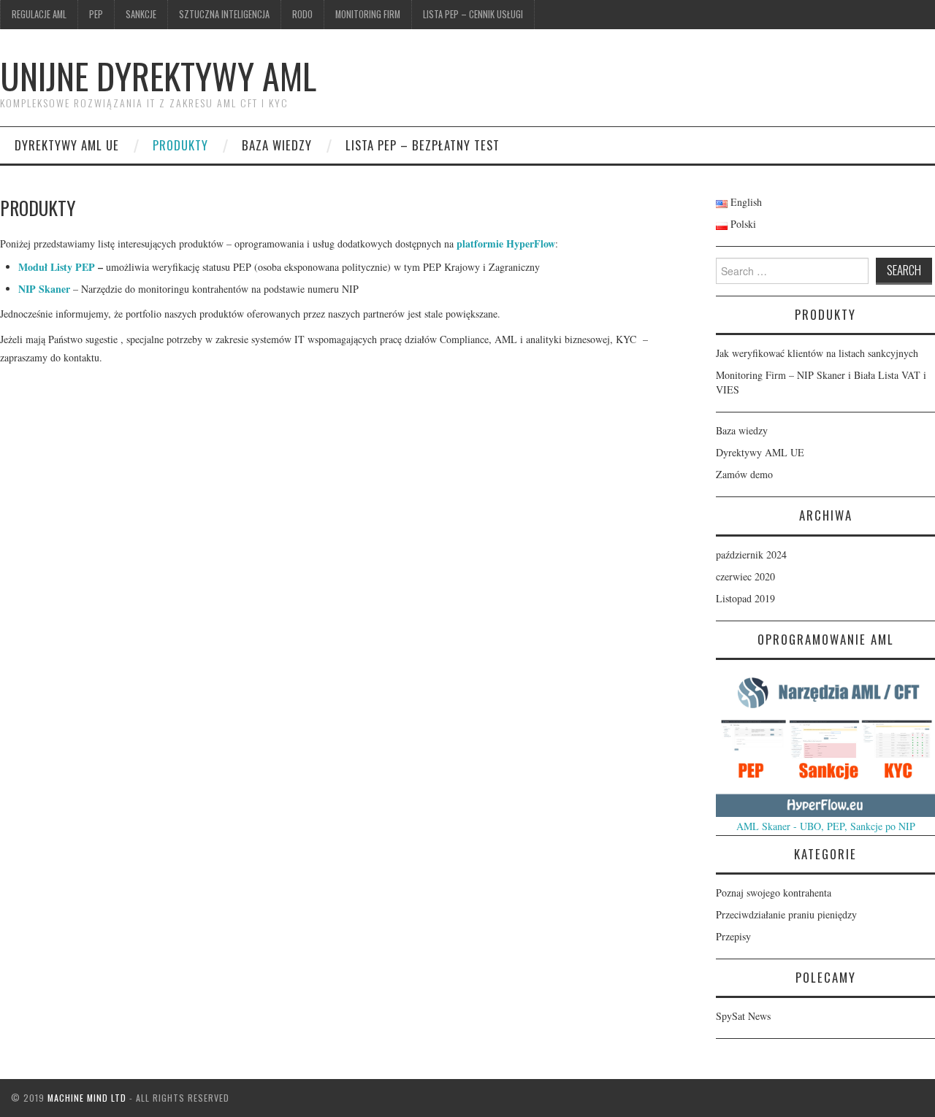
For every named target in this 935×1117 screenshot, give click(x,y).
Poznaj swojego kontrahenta (773, 892)
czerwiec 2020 (745, 576)
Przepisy (733, 936)
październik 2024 (751, 554)
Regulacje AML (39, 14)
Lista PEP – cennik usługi (473, 14)
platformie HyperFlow (506, 243)
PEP (96, 14)
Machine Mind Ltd (86, 1098)
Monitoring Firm (367, 14)
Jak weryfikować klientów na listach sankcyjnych (817, 353)
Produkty (180, 145)
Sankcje (141, 14)
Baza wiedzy (277, 145)
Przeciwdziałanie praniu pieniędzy (786, 914)
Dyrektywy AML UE (67, 145)
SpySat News (743, 1016)
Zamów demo (744, 474)
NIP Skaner (44, 288)
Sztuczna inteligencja (224, 14)
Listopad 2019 (745, 598)
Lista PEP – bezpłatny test (423, 145)
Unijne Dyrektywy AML (158, 75)
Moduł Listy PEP (56, 267)
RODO (302, 14)
